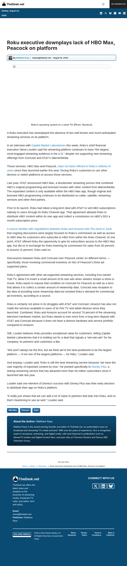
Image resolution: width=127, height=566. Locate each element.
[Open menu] (103, 4)
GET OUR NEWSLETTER (118, 4)
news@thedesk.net (22, 514)
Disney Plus (99, 366)
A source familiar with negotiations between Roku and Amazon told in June (59, 228)
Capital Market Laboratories (48, 145)
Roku (36, 410)
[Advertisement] (63, 29)
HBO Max (13, 410)
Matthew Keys (44, 421)
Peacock (25, 410)
